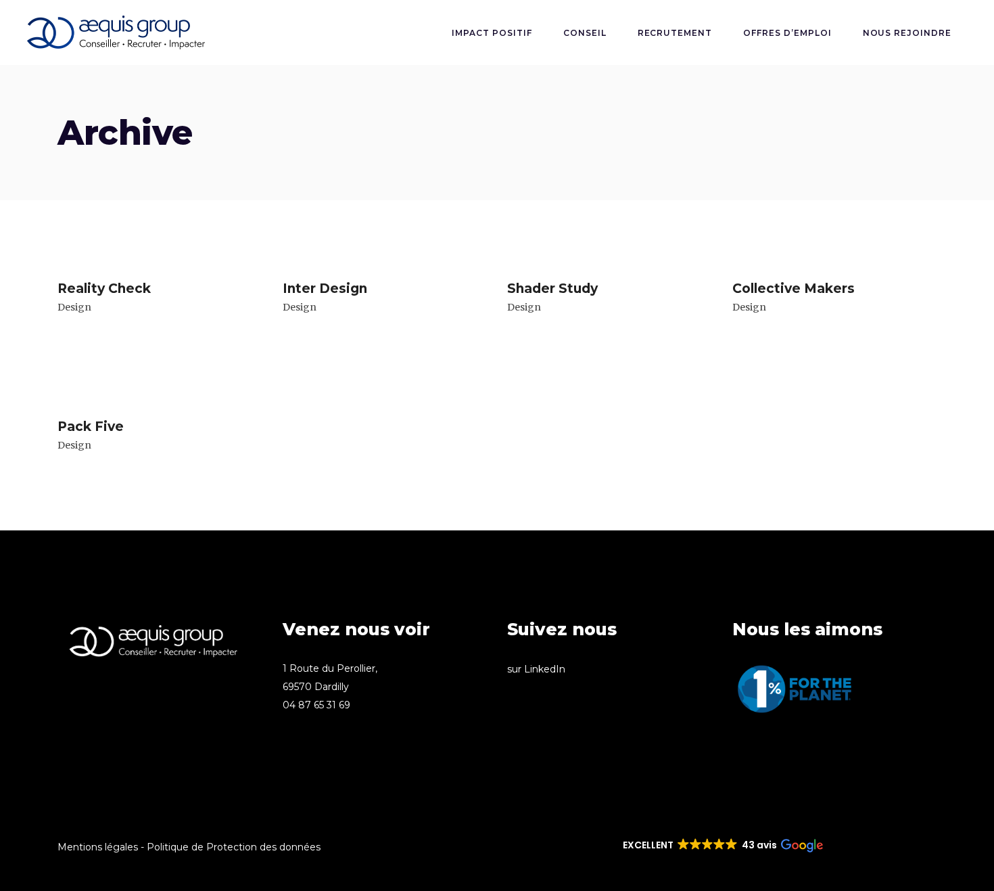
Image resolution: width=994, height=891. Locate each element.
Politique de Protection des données (234, 847)
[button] (721, 846)
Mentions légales (97, 847)
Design (74, 307)
